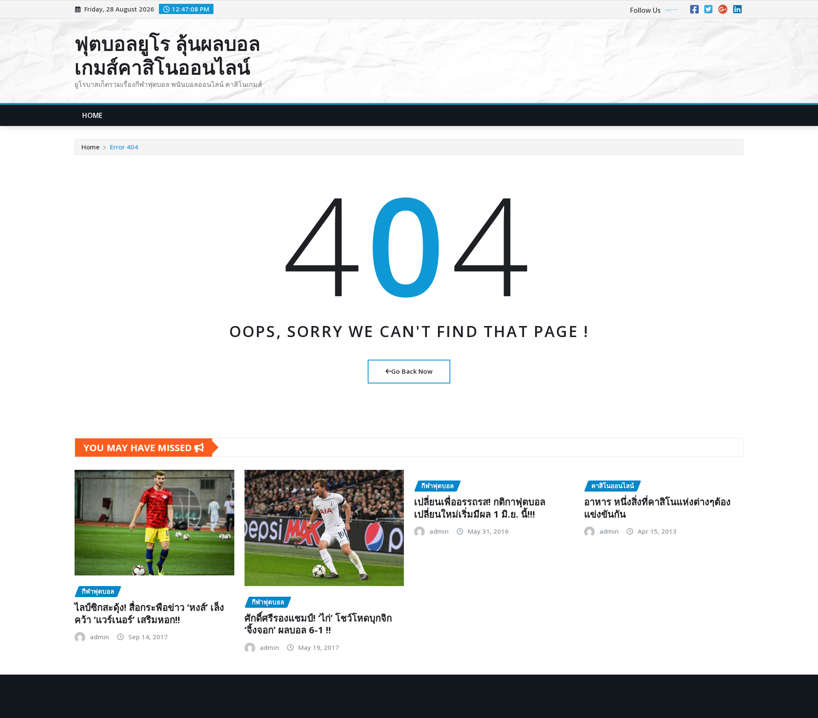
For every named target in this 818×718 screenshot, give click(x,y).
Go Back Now (411, 371)
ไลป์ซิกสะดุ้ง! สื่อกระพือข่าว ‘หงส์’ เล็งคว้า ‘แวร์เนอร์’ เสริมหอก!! (149, 613)
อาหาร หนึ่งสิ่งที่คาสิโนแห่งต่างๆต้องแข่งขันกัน (657, 507)
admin (99, 636)
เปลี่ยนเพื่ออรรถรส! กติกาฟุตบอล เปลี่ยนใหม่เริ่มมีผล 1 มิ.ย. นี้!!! (479, 507)
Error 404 (124, 147)
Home (92, 115)
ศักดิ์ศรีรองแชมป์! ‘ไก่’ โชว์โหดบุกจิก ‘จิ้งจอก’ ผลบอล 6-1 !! (318, 623)
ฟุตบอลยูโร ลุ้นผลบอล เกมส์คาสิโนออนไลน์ (167, 55)
